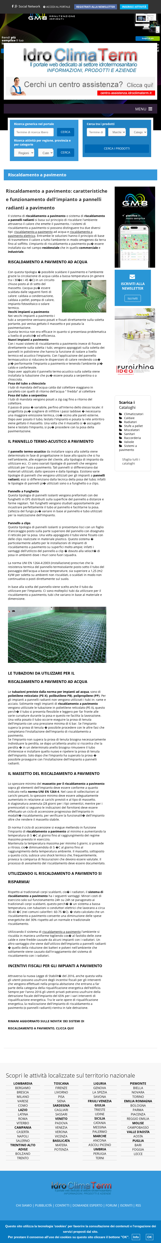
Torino (138, 1097)
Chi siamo (24, 1205)
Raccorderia (132, 438)
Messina (99, 1127)
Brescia (23, 1092)
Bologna (138, 1105)
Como (23, 1105)
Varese (22, 1101)
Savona (99, 1097)
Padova (61, 1123)
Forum (111, 1205)
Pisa (61, 1097)
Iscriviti (133, 298)
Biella (138, 1088)
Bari (138, 1145)
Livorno (61, 1092)
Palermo (99, 1131)
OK (149, 1237)
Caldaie (129, 418)
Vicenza (61, 1136)
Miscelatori (131, 430)
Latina (23, 1114)
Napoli (23, 1136)
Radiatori (130, 422)
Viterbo (23, 1123)
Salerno (23, 1140)
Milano (23, 1097)
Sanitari (129, 434)
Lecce (138, 1154)
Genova (99, 1088)
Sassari (61, 1114)
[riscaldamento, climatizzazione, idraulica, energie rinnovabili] (80, 60)
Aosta (138, 1136)
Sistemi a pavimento (128, 448)
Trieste (99, 1109)
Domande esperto (88, 1205)
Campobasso (138, 1127)
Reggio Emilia (138, 1119)
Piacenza (138, 1114)
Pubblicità (43, 1205)
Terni (100, 1158)
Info (136, 1237)
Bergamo (23, 1088)
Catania (99, 1123)
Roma (23, 1119)
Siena (61, 1101)
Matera (61, 1145)
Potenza (61, 1149)
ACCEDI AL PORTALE (58, 7)
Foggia (138, 1149)
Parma (138, 1110)
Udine (99, 1114)
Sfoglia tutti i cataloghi (131, 461)
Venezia (61, 1127)
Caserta (23, 1132)
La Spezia (99, 1092)
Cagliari (61, 1110)
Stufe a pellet (133, 426)
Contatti (62, 1205)
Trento (23, 1158)
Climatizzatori (133, 414)
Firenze (61, 1088)
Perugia (99, 1153)
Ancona (99, 1140)
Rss (138, 1205)
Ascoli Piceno (99, 1145)
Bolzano (22, 1153)
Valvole (128, 442)
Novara (138, 1092)
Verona (61, 1132)
